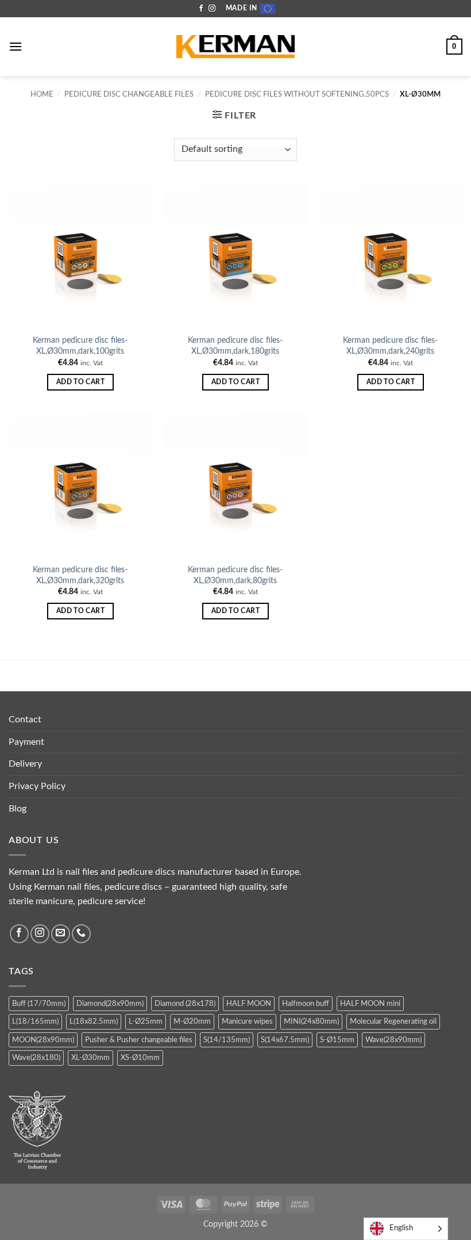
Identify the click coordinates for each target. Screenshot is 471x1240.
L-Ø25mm (146, 1021)
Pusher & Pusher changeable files (138, 1039)
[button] (15, 46)
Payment (26, 742)
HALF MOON (248, 1003)
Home (41, 94)
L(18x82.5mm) (94, 1021)
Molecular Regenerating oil (393, 1021)
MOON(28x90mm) (43, 1039)
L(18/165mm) (35, 1021)
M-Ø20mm (192, 1021)
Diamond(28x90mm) (110, 1003)
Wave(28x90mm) (393, 1039)
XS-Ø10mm (140, 1057)
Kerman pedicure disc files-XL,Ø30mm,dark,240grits (390, 345)
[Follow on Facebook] (201, 9)
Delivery (25, 763)
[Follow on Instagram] (212, 9)
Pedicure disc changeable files (129, 94)
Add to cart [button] (80, 382)
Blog (17, 808)
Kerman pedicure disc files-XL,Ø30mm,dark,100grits (80, 345)
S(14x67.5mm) (285, 1039)
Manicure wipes (247, 1021)
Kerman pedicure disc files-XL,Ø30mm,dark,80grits (235, 575)
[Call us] (81, 933)
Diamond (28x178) (185, 1003)
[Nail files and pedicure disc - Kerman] (235, 47)
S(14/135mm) (226, 1039)
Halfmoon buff (305, 1003)
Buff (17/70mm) (38, 1003)
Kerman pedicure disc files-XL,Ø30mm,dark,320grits (80, 575)
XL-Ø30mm (90, 1057)
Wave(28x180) (36, 1057)
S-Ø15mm (337, 1039)
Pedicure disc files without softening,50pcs (297, 94)
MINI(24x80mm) (311, 1021)
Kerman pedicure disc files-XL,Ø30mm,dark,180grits (235, 345)
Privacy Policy (37, 786)
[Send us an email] (60, 933)
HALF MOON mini (370, 1003)
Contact (25, 719)
